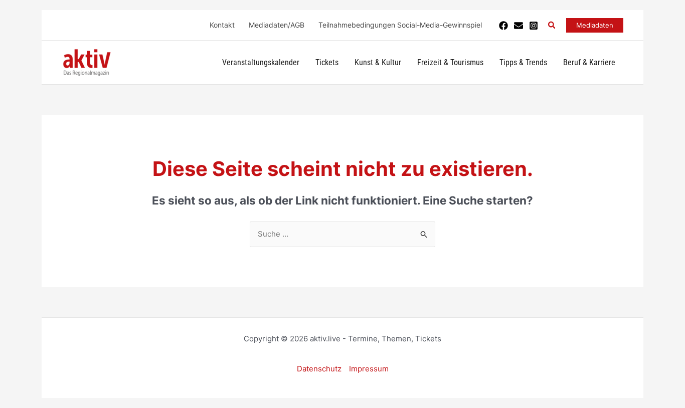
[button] (552, 25)
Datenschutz (319, 368)
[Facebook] (503, 25)
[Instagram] (533, 25)
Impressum (369, 368)
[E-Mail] (518, 25)
